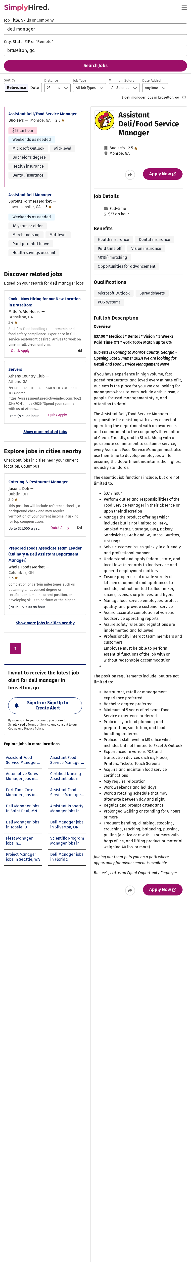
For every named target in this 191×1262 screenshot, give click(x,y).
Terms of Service (39, 724)
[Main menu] (184, 8)
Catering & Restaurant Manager (38, 482)
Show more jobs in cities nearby (45, 623)
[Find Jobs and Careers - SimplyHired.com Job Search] (26, 7)
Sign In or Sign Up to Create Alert (47, 705)
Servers (15, 369)
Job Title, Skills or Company (29, 20)
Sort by (9, 80)
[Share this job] (130, 175)
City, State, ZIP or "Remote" (28, 41)
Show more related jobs (45, 431)
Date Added (151, 80)
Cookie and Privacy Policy (25, 728)
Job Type (79, 80)
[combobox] (95, 29)
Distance (51, 80)
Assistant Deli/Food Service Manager (42, 113)
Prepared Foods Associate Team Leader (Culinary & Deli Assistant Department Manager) (45, 554)
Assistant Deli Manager (29, 194)
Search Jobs (96, 65)
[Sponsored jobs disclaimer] (184, 97)
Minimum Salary (121, 80)
